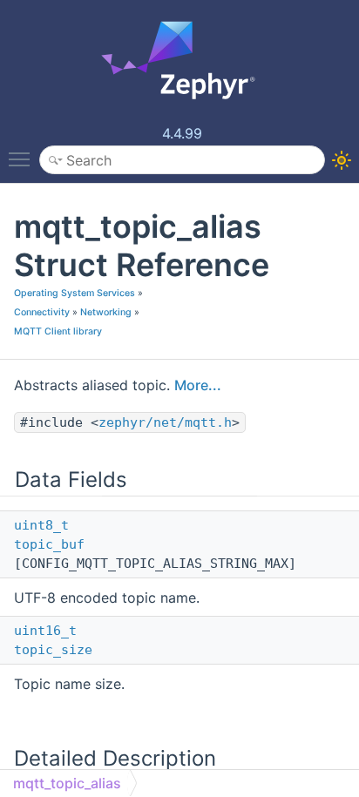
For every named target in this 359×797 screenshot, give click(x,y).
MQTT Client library (58, 331)
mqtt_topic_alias (67, 783)
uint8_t (41, 525)
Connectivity (42, 312)
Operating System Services (74, 293)
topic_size (53, 650)
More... (197, 385)
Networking (106, 312)
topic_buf (49, 544)
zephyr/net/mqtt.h (165, 422)
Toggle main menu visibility (22, 158)
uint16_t (45, 630)
